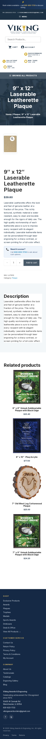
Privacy (6, 735)
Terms (14, 735)
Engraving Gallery (10, 681)
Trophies (7, 612)
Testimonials (8, 673)
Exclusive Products (11, 601)
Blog (5, 684)
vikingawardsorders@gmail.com (31, 12)
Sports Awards (9, 620)
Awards (6, 604)
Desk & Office (9, 628)
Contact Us (8, 643)
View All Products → (12, 631)
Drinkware (7, 624)
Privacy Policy (9, 650)
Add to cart (31, 262)
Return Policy (9, 646)
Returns (22, 735)
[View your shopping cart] (13, 47)
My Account (8, 658)
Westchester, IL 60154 (35, 55)
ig (11, 717)
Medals (6, 616)
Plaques (6, 608)
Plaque (16, 114)
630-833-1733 (29, 5)
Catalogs (7, 677)
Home (9, 114)
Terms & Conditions (11, 654)
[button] (12, 138)
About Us (7, 669)
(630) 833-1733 (10, 12)
